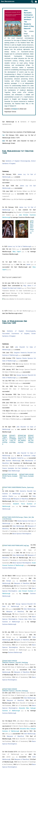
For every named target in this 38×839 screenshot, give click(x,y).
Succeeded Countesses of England (15, 333)
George (28, 523)
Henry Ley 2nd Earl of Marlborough (20, 180)
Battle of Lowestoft (12, 277)
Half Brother (18, 191)
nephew (4, 496)
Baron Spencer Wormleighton (22, 533)
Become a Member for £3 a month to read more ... (18, 299)
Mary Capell (17, 251)
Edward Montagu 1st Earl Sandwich (17, 293)
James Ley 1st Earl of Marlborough (19, 246)
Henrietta (20, 458)
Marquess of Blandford (20, 499)
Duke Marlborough (14, 471)
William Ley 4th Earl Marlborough (16, 199)
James (28, 264)
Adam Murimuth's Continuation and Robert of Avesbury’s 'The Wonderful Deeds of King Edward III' (29, 19)
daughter (14, 458)
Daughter (17, 352)
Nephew (18, 358)
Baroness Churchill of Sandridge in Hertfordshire (18, 466)
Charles (11, 496)
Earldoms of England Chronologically (18, 161)
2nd (3, 141)
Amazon (15, 109)
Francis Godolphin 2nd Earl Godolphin (15, 468)
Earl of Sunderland (21, 588)
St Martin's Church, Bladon (19, 726)
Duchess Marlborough (13, 460)
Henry (14, 249)
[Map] (29, 726)
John (6, 609)
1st (3, 135)
